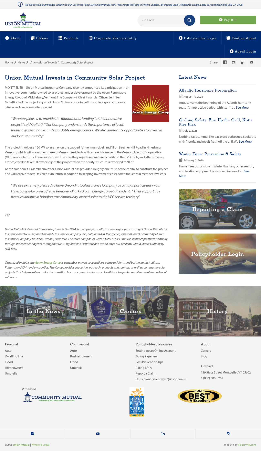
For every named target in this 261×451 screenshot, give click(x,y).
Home (9, 62)
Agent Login (245, 51)
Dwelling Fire (14, 356)
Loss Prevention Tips (149, 362)
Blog (204, 356)
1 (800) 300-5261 (212, 378)
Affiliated (29, 389)
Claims (42, 38)
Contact (207, 366)
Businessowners (81, 356)
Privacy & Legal (40, 445)
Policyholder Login (200, 38)
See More (242, 107)
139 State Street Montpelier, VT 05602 (226, 372)
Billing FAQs (144, 368)
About (15, 38)
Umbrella (11, 373)
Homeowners (14, 368)
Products (71, 38)
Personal (11, 344)
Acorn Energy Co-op (48, 262)
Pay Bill (230, 20)
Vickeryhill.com (247, 445)
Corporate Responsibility (115, 38)
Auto (8, 350)
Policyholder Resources (154, 344)
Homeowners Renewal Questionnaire (161, 379)
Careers (206, 350)
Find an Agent (244, 38)
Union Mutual (21, 445)
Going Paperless (146, 356)
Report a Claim (145, 373)
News (21, 62)
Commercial (79, 344)
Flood (9, 362)
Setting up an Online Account (156, 350)
